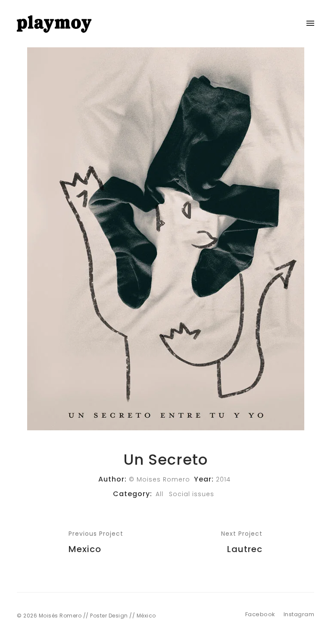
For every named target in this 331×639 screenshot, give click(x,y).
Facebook (260, 614)
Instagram (299, 614)
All (159, 494)
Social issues (191, 494)
